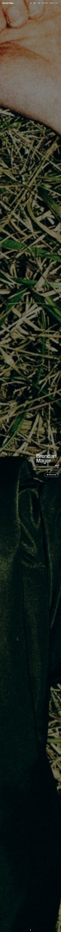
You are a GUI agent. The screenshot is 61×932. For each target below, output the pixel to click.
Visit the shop (52, 474)
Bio (31, 3)
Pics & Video (45, 3)
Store (56, 3)
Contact (51, 3)
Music (34, 3)
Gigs (39, 3)
